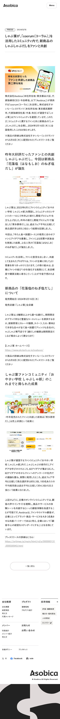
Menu (51, 5)
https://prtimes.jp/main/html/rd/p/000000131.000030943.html (30, 543)
